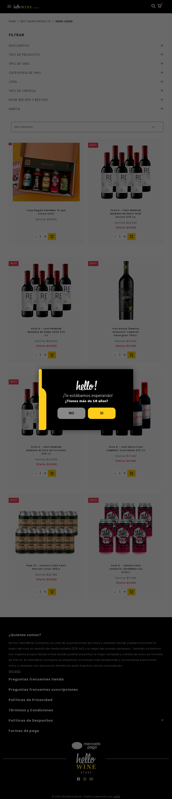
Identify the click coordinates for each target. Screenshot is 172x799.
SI (101, 413)
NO (71, 413)
